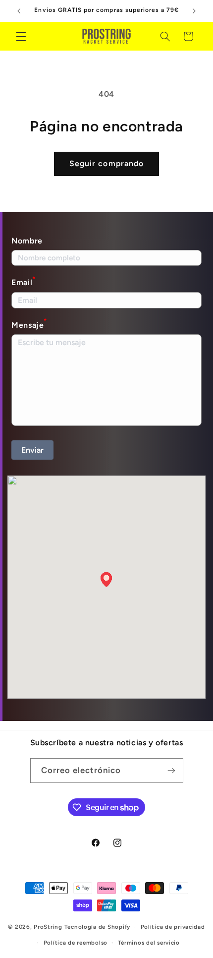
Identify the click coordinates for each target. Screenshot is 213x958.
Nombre (27, 240)
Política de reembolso (75, 942)
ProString (48, 926)
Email (23, 281)
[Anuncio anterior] (19, 11)
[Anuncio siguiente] (194, 11)
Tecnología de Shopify (97, 926)
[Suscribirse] (171, 770)
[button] (20, 36)
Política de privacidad (173, 926)
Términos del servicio (149, 942)
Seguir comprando (106, 163)
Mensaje (29, 324)
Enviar (32, 450)
